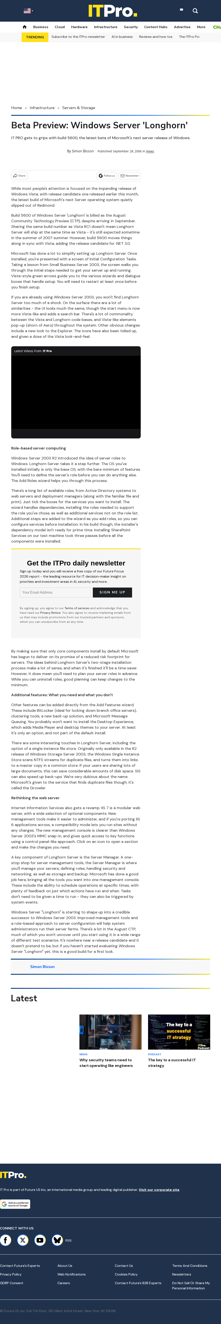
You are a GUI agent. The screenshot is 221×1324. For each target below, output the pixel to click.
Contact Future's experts (20, 1265)
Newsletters (181, 1274)
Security (131, 27)
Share (21, 175)
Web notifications (71, 1274)
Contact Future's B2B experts (138, 1283)
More (201, 27)
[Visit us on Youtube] (40, 1240)
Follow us (109, 175)
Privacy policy (11, 1274)
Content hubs (155, 27)
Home (16, 107)
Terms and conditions (189, 1265)
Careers (63, 1283)
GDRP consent (11, 1283)
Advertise (182, 27)
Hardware (79, 27)
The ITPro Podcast (193, 36)
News (150, 151)
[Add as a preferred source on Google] (15, 1204)
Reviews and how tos (155, 36)
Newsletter (132, 175)
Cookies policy (126, 1274)
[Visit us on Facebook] (5, 1240)
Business (40, 27)
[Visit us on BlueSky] (55, 1240)
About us (64, 1265)
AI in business (122, 36)
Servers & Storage (78, 107)
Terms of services (77, 608)
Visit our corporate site (159, 1189)
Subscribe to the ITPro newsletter (78, 36)
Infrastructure (105, 27)
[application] (76, 392)
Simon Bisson (83, 151)
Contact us (124, 1265)
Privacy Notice (50, 613)
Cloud (60, 27)
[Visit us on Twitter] (22, 1240)
